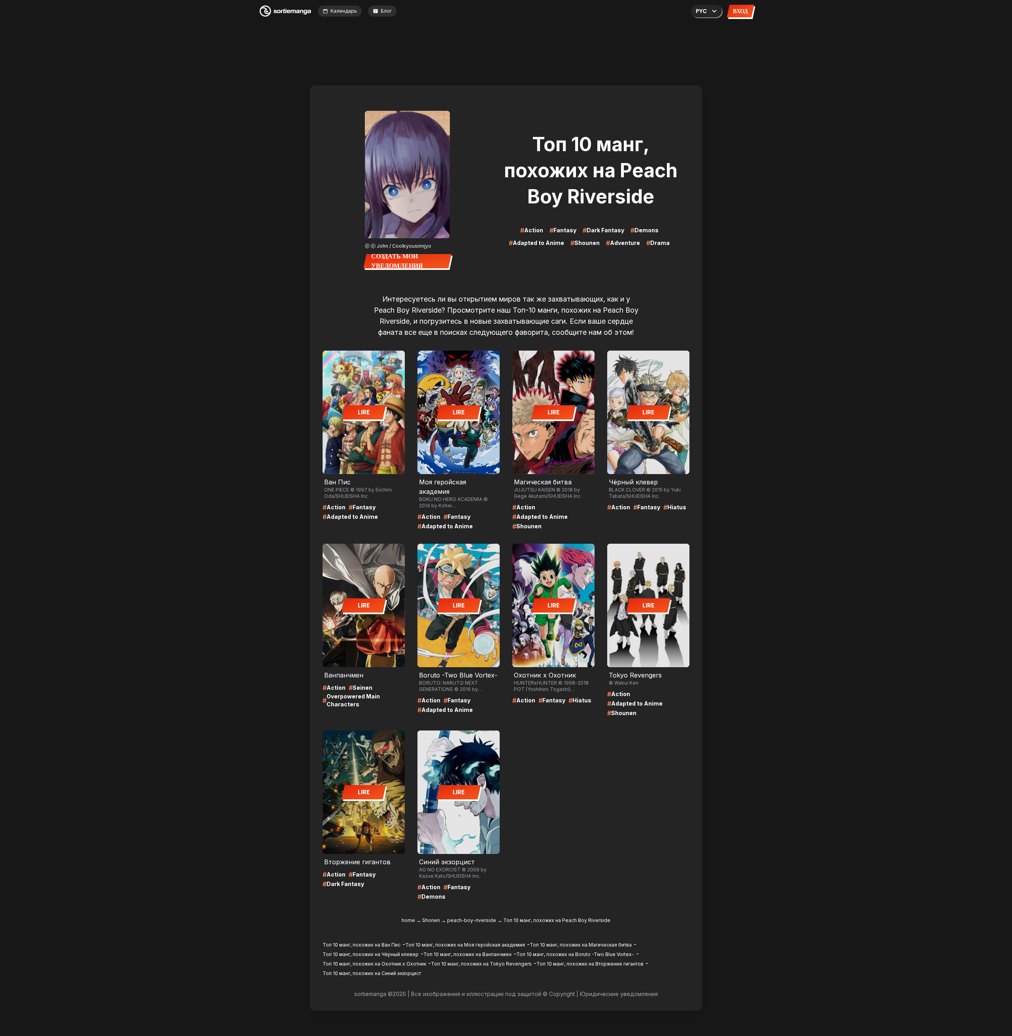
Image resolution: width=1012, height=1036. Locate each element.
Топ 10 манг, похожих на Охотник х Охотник (374, 964)
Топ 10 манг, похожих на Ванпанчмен (467, 954)
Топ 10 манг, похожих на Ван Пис (361, 945)
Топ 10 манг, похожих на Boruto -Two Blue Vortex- (575, 954)
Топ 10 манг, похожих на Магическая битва (581, 945)
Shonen (431, 920)
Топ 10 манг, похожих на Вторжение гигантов (590, 964)
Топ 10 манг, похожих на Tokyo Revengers (481, 964)
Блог (386, 11)
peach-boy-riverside (471, 920)
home (408, 920)
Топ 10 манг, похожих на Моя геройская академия (465, 945)
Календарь (343, 11)
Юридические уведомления (619, 993)
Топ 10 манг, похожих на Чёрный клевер (371, 954)
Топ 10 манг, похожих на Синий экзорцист (372, 973)
